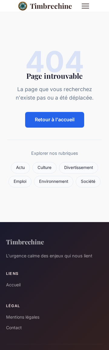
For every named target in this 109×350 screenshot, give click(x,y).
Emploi (20, 181)
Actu (20, 167)
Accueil (13, 284)
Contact (14, 327)
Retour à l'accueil (54, 119)
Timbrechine (51, 6)
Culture (44, 167)
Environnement (53, 181)
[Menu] (85, 6)
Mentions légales (22, 317)
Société (88, 181)
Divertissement (78, 167)
